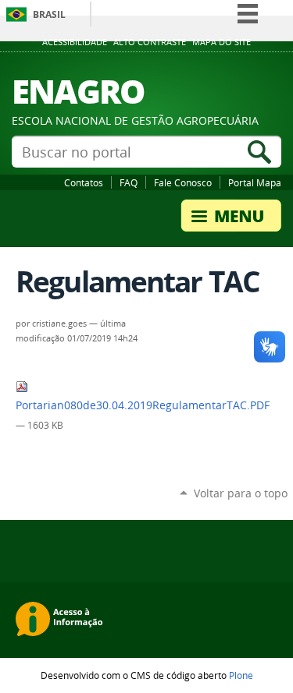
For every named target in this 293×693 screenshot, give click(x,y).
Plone (241, 675)
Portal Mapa (254, 182)
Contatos (83, 182)
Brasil (49, 14)
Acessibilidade (74, 42)
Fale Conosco (183, 182)
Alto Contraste (149, 42)
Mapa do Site (221, 42)
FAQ (129, 182)
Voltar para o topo (241, 493)
